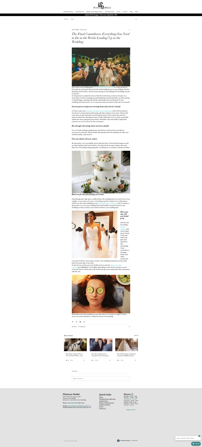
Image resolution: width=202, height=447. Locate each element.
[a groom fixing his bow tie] (101, 344)
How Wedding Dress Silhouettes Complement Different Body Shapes (126, 355)
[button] (136, 19)
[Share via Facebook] (72, 322)
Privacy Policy (135, 440)
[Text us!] (196, 444)
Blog (72, 19)
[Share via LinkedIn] (80, 322)
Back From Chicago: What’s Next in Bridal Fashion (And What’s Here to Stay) (74, 355)
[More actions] (129, 30)
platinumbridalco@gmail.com (82, 407)
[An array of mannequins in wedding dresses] (75, 344)
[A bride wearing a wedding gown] (126, 344)
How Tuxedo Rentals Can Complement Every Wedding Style (100, 355)
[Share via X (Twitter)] (76, 322)
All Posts (66, 19)
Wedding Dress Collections (107, 399)
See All (136, 335)
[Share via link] (84, 322)
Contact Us (102, 408)
